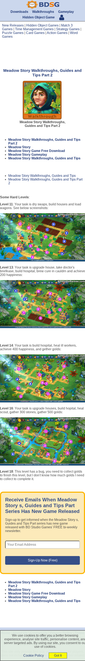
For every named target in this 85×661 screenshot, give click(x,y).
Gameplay (66, 11)
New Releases (13, 25)
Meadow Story (19, 147)
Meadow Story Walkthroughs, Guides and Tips (44, 158)
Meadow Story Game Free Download (36, 151)
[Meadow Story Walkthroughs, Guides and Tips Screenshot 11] (42, 237)
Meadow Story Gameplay (27, 154)
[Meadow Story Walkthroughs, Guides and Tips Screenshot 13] (42, 304)
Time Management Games (34, 29)
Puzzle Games (13, 33)
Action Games (57, 33)
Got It (58, 655)
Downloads (19, 11)
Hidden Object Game (38, 17)
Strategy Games (68, 29)
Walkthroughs (43, 11)
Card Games (35, 33)
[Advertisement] (42, 53)
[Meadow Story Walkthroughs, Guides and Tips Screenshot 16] (42, 441)
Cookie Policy (33, 655)
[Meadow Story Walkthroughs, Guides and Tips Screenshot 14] (42, 378)
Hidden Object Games (42, 25)
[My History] (61, 18)
